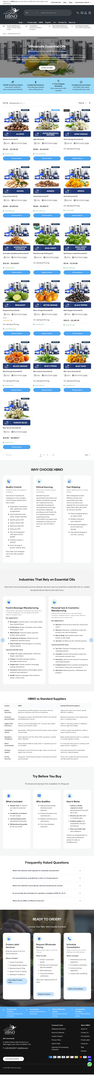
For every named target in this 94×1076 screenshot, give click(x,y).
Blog (82, 1047)
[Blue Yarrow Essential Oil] (16, 411)
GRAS (41, 22)
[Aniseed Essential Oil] (47, 180)
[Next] (91, 640)
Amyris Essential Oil (10, 196)
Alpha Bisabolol (38, 139)
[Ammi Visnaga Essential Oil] (77, 123)
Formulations (85, 1036)
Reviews (83, 1051)
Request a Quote (77, 158)
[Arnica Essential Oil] (77, 180)
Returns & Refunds (58, 1033)
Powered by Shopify (16, 1068)
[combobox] (48, 13)
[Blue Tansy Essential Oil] (77, 355)
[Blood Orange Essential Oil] (16, 355)
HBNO (8, 1068)
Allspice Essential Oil (10, 139)
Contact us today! (47, 68)
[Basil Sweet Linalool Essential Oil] (77, 237)
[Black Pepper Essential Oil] (77, 294)
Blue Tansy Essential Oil (72, 371)
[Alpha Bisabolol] (47, 123)
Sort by (5, 103)
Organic (48, 22)
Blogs (71, 2)
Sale (54, 22)
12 (53, 455)
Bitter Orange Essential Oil (42, 310)
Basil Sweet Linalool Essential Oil (75, 253)
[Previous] (3, 640)
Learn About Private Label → (15, 981)
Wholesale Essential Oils (14, 33)
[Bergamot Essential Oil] (16, 294)
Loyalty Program (57, 1036)
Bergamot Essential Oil (11, 310)
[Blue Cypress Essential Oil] (47, 355)
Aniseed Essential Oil (40, 196)
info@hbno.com (22, 1048)
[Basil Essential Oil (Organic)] (47, 237)
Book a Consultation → (77, 989)
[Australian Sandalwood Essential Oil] (16, 237)
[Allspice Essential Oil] (16, 123)
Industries (84, 1044)
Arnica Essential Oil (70, 196)
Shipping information (59, 1029)
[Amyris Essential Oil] (16, 180)
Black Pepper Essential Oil (73, 310)
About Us (72, 22)
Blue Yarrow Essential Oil (12, 428)
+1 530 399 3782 (56, 2)
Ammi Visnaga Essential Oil (73, 139)
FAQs (64, 2)
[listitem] (47, 871)
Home (4, 33)
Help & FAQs (56, 1044)
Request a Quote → (45, 994)
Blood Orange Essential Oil (12, 371)
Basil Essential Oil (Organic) (43, 253)
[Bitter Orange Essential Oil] (47, 294)
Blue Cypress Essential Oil (42, 371)
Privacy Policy (56, 1040)
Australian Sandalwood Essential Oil (16, 253)
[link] (21, 455)
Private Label (32, 22)
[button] (90, 13)
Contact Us (62, 22)
